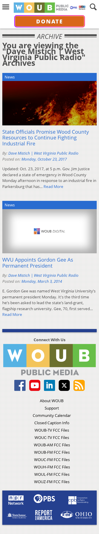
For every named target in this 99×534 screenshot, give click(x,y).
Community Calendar (52, 415)
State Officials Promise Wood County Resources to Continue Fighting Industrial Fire (45, 138)
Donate (49, 21)
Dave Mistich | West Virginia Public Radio (43, 153)
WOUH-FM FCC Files (52, 467)
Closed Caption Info (51, 422)
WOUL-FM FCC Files (52, 474)
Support (52, 408)
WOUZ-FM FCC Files (52, 481)
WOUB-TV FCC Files (52, 430)
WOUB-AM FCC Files (52, 444)
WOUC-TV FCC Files (52, 437)
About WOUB (52, 400)
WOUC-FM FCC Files (52, 459)
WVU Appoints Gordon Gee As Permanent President (37, 262)
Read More (53, 186)
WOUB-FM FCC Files (52, 452)
